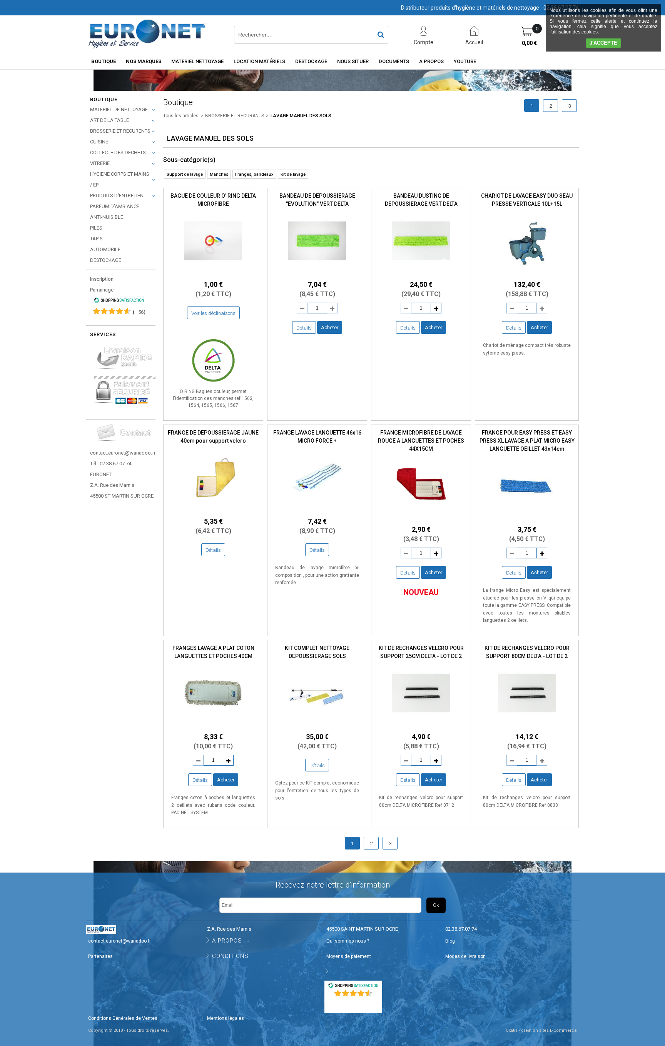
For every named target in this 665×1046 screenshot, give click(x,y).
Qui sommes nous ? (347, 941)
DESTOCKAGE (105, 260)
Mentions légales (225, 1018)
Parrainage (102, 290)
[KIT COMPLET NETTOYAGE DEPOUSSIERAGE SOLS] (317, 724)
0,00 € (529, 43)
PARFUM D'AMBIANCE (114, 206)
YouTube (465, 61)
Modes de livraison (465, 956)
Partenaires (100, 956)
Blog (450, 941)
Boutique (103, 61)
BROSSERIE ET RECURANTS (234, 115)
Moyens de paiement (348, 956)
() (139, 312)
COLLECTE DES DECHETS (118, 152)
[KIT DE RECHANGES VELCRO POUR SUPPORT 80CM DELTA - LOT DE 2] (527, 724)
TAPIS (96, 239)
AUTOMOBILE (105, 249)
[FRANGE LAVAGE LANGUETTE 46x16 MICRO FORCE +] (317, 508)
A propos (431, 61)
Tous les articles (181, 115)
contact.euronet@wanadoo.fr (122, 453)
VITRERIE (100, 163)
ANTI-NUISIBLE (106, 217)
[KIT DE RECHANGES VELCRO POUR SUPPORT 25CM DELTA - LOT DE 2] (421, 724)
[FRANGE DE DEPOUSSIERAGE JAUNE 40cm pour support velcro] (213, 508)
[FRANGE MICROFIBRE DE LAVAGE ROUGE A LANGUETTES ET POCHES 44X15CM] (421, 517)
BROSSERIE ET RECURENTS (120, 131)
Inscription (102, 279)
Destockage (311, 61)
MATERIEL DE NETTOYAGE (119, 109)
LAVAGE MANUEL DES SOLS (301, 115)
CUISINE (99, 142)
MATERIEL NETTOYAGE (197, 61)
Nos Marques (143, 61)
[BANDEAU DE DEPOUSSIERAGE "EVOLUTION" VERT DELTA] (317, 272)
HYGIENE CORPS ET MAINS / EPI (119, 179)
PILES (96, 228)
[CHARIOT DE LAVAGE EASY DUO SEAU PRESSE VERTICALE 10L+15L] (527, 272)
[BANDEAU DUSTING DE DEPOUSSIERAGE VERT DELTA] (421, 272)
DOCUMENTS (394, 61)
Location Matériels (259, 61)
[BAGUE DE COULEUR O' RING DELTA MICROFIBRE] (213, 272)
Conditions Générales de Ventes (122, 1018)
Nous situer (353, 61)
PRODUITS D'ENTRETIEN (117, 195)
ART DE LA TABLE (109, 120)
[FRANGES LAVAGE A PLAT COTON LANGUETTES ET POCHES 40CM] (213, 724)
